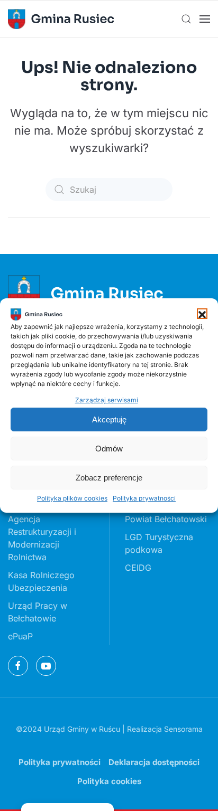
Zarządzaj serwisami (106, 400)
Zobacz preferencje (109, 477)
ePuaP (20, 636)
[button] (202, 313)
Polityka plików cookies (72, 498)
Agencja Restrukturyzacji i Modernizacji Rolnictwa (42, 538)
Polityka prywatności (144, 498)
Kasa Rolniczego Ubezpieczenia (41, 581)
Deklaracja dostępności (153, 762)
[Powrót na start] (61, 19)
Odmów (109, 448)
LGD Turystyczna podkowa (159, 543)
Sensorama (183, 728)
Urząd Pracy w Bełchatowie (37, 612)
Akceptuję (109, 419)
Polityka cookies (109, 781)
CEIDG (138, 567)
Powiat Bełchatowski (166, 519)
